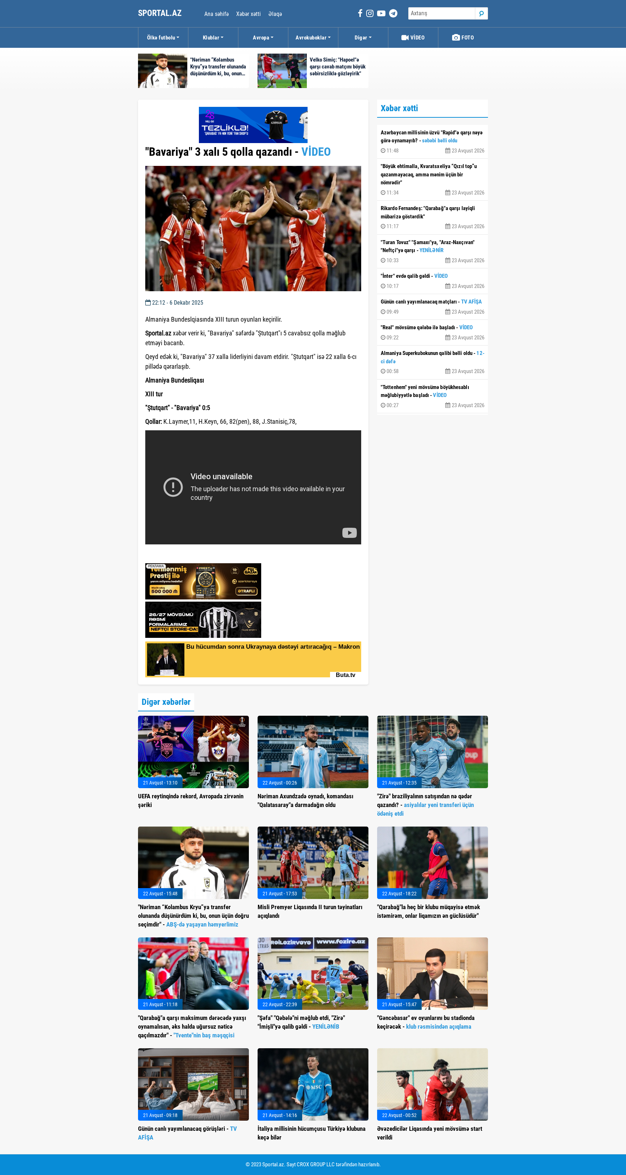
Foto (467, 37)
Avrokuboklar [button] (311, 37)
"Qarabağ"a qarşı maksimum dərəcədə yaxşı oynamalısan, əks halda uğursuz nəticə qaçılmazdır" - (192, 1026)
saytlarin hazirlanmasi (174, 555)
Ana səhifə (216, 14)
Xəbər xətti (248, 14)
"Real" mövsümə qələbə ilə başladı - (432, 332)
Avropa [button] (261, 37)
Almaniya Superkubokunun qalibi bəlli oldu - (432, 362)
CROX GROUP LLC (316, 1164)
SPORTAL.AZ (160, 13)
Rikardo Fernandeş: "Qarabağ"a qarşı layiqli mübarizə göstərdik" (432, 217)
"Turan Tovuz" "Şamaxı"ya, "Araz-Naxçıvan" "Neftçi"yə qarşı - (432, 251)
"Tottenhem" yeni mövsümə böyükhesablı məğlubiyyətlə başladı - (432, 396)
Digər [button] (361, 37)
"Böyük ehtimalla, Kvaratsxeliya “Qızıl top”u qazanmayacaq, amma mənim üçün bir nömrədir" (432, 179)
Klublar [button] (211, 37)
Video (417, 37)
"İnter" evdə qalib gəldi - (432, 281)
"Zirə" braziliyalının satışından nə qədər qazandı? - (425, 805)
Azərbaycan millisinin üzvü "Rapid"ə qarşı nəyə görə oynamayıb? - (432, 141)
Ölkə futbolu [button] (161, 37)
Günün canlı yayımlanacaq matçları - (432, 306)
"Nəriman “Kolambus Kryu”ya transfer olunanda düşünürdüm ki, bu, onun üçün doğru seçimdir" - (193, 915)
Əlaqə (275, 14)
